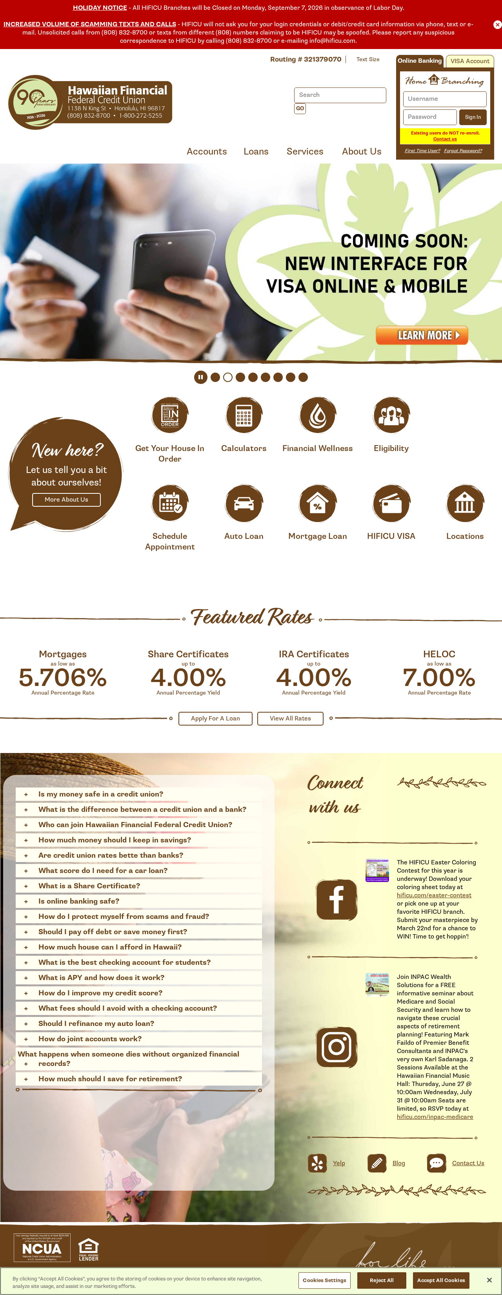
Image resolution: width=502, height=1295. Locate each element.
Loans (256, 152)
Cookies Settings (324, 1280)
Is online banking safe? (78, 901)
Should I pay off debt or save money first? (112, 932)
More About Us (66, 500)
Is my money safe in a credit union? (100, 794)
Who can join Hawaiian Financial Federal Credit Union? (135, 824)
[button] (497, 24)
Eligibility (391, 448)
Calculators (244, 448)
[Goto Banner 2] (228, 377)
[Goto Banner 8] (303, 377)
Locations (465, 536)
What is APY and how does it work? (101, 977)
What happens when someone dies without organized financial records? (128, 1058)
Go (300, 108)
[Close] (489, 1280)
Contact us (445, 139)
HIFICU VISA (391, 536)
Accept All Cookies (441, 1280)
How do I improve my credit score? (100, 993)
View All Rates (290, 719)
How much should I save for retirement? (110, 1079)
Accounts (207, 152)
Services (305, 152)
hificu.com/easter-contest (434, 895)
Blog (399, 1163)
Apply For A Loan (215, 719)
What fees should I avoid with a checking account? (127, 1008)
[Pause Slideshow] (201, 377)
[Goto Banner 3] (240, 377)
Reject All (382, 1280)
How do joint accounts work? (90, 1039)
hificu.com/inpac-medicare (435, 1117)
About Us (362, 152)
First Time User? (422, 151)
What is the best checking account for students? (124, 962)
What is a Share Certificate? (89, 886)
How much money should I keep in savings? (114, 840)
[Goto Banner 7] (291, 377)
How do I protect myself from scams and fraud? (123, 916)
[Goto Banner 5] (265, 377)
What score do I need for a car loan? (102, 870)
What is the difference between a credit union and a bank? (142, 809)
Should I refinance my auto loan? (96, 1023)
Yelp (339, 1163)
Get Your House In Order (169, 453)
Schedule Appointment (170, 541)
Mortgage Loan (317, 536)
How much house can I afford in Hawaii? (110, 947)
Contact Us (468, 1163)
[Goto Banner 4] (253, 377)
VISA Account (470, 61)
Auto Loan (244, 536)
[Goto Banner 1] (215, 377)
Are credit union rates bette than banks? (110, 855)
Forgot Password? (463, 151)
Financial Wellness (317, 448)
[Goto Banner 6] (278, 377)
